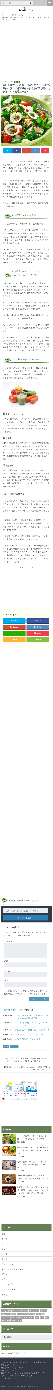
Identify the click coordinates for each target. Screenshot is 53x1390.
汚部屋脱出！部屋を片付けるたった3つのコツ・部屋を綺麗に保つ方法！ (33, 1166)
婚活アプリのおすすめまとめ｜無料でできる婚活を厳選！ (23, 1373)
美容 (3, 1320)
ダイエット (18, 1009)
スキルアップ (11, 1314)
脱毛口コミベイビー (9, 1370)
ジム (3, 1314)
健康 (4, 1279)
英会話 (14, 1320)
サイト (7, 981)
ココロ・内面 (7, 1284)
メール (7, 971)
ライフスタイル (8, 1289)
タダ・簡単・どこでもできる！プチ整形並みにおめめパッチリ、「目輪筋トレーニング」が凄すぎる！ (27, 1059)
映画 (4, 1233)
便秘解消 (19, 1317)
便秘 (12, 1317)
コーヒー (43, 1311)
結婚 (46, 1317)
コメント (9, 941)
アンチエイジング (22, 1311)
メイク (5, 1254)
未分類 (5, 1294)
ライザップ (5, 1317)
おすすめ (11, 1311)
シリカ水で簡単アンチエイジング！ (28, 1039)
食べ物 (7, 1009)
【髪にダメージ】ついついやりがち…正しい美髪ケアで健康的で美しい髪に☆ (25, 1068)
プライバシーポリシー (9, 1378)
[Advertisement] (26, 49)
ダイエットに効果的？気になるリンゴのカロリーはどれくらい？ (32, 1024)
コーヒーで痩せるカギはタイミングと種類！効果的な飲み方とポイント (33, 1178)
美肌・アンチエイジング (12, 1269)
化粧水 (31, 1317)
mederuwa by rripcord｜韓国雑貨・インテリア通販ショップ (24, 1362)
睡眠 (41, 1317)
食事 (19, 1320)
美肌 (8, 1320)
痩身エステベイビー (9, 1365)
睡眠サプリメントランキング (12, 1368)
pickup (4, 1311)
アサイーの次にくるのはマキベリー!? (29, 1034)
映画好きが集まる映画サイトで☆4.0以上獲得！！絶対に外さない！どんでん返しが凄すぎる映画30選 (33, 1191)
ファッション (7, 1264)
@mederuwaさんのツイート (13, 1353)
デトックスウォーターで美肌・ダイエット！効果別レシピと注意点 (33, 1139)
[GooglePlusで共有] (26, 150)
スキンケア (21, 1314)
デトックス (40, 1314)
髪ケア (5, 1249)
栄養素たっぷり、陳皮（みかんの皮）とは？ (32, 1030)
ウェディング (34, 1311)
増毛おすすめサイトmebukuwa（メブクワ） (18, 1376)
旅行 (4, 1244)
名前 (6, 961)
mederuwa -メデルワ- (18, 1386)
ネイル (5, 1259)
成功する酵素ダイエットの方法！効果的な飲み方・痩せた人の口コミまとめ (33, 1152)
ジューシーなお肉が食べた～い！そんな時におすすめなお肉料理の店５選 (32, 1016)
